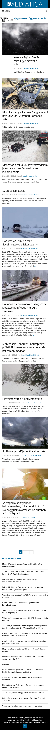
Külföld (36, 355)
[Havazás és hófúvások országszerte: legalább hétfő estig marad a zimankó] (25, 285)
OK (25, 726)
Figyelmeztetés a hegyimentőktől (22, 398)
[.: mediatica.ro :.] (25, 7)
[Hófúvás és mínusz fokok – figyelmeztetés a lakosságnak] (25, 222)
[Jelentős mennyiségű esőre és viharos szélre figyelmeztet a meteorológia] (25, 39)
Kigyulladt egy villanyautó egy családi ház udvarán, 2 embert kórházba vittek (25, 116)
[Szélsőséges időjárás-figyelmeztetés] (25, 433)
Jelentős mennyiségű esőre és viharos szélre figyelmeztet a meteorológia (21, 61)
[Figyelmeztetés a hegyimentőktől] (25, 380)
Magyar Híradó (34, 68)
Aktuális (30, 248)
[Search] (47, 11)
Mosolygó (37, 195)
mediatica (26, 68)
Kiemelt (31, 195)
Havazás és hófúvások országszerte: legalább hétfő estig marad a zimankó (25, 307)
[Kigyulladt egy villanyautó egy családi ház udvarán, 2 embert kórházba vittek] (25, 93)
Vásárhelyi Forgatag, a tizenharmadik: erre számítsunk (23, 706)
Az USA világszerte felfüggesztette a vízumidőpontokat (23, 693)
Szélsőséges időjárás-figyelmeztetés (24, 451)
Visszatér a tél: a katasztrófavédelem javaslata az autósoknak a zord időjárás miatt (25, 168)
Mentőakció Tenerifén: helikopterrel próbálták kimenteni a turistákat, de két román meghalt (23, 347)
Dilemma (5, 664)
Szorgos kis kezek (13, 190)
